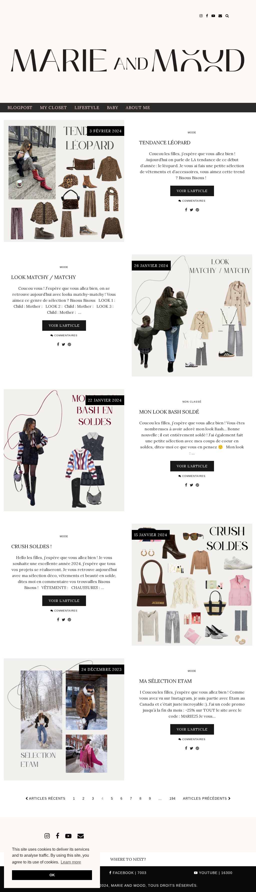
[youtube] (213, 16)
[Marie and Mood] (128, 51)
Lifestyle (87, 107)
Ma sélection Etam (165, 681)
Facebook (129, 873)
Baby (112, 107)
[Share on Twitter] (191, 210)
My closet (53, 107)
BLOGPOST (20, 107)
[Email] (220, 16)
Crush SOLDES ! (31, 546)
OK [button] (52, 875)
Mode (192, 132)
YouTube (215, 873)
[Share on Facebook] (186, 210)
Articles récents (47, 798)
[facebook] (207, 16)
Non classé (192, 401)
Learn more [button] (71, 862)
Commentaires (193, 200)
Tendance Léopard (164, 142)
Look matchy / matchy (43, 277)
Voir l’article (192, 191)
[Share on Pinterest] (197, 210)
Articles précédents (205, 798)
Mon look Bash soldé (169, 412)
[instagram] (201, 16)
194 (173, 798)
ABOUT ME (138, 107)
